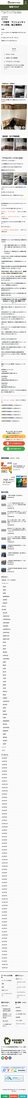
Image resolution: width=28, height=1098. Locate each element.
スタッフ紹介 (19, 1020)
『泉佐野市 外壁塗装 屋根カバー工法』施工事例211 (16, 546)
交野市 (4, 668)
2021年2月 (4, 961)
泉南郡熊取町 (6, 596)
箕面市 (4, 665)
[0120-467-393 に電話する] (14, 436)
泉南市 (4, 590)
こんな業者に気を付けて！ (7, 1025)
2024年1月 (4, 856)
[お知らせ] (6, 468)
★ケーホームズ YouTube (8, 400)
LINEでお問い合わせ (14, 449)
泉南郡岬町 (5, 731)
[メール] (2, 1057)
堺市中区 (5, 691)
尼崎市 (4, 717)
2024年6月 (4, 840)
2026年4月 (4, 771)
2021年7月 (4, 944)
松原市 (4, 708)
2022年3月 (4, 928)
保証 (3, 987)
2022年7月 (4, 915)
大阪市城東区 (6, 658)
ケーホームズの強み (7, 980)
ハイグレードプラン (21, 988)
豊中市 (4, 675)
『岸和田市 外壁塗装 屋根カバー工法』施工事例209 (16, 561)
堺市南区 (5, 652)
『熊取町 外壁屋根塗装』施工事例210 (16, 553)
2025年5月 (4, 807)
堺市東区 (5, 737)
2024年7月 (4, 836)
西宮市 (4, 649)
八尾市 (4, 678)
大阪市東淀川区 (6, 629)
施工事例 (18, 458)
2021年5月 (4, 951)
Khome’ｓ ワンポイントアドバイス (10, 216)
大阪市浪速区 (6, 622)
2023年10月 (5, 866)
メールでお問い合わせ (14, 443)
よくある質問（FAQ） (21, 1014)
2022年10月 (5, 905)
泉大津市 (5, 613)
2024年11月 (5, 823)
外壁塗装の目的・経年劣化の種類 (7, 1010)
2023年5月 (4, 882)
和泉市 (4, 734)
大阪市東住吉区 (6, 619)
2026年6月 (4, 764)
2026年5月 (4, 768)
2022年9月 (4, 908)
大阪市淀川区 (6, 616)
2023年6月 (4, 879)
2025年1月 (4, 820)
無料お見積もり (14, 1096)
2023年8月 (4, 872)
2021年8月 (4, 941)
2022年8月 (4, 912)
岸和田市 (5, 603)
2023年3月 (4, 889)
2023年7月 (4, 876)
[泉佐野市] (21, 481)
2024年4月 (4, 846)
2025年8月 (4, 797)
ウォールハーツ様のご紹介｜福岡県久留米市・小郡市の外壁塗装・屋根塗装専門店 (16, 538)
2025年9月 (4, 794)
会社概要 (18, 1017)
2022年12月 (5, 899)
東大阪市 (5, 704)
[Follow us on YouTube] (6, 1057)
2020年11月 (5, 967)
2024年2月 (4, 853)
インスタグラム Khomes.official (9, 230)
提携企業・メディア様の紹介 (9, 580)
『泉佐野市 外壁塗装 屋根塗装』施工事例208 (16, 569)
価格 (3, 983)
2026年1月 (4, 781)
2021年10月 (5, 935)
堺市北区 (5, 724)
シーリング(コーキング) (7, 994)
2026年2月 (4, 777)
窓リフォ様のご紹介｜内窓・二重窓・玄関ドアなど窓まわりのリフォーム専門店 (16, 521)
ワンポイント (5, 583)
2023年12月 (5, 859)
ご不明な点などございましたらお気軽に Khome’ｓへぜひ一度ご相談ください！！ (14, 66)
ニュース (4, 747)
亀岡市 (4, 685)
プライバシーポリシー (21, 1024)
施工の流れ (5, 1021)
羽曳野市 (5, 698)
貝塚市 (4, 586)
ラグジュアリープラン (21, 996)
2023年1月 (4, 895)
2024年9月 (4, 830)
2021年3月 (4, 958)
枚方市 (4, 645)
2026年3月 (4, 774)
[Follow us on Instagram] (10, 1057)
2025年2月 (4, 817)
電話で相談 (22, 1096)
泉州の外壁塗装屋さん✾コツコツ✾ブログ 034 (19, 466)
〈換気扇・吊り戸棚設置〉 (11, 58)
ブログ (3, 750)
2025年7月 (4, 800)
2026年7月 (4, 761)
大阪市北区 (4, 19)
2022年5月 (4, 922)
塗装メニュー (19, 979)
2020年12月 (5, 964)
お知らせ (4, 606)
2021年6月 (4, 948)
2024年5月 (4, 843)
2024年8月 (4, 833)
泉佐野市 (5, 599)
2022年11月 (5, 902)
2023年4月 (4, 886)
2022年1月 (4, 931)
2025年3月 (4, 813)
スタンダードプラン (21, 983)
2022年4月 (4, 925)
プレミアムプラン (21, 992)
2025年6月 (4, 804)
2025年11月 (5, 787)
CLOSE (14, 50)
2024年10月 (5, 827)
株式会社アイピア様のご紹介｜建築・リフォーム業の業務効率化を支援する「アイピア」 (16, 530)
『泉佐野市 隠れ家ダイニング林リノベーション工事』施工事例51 (9, 481)
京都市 (4, 662)
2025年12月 (5, 784)
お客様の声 (18, 1010)
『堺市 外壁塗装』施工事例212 (15, 495)
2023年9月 (4, 869)
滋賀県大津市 (6, 639)
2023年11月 (5, 863)
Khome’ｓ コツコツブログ (8, 211)
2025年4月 (4, 810)
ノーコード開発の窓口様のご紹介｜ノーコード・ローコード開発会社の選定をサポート (16, 504)
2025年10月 (5, 791)
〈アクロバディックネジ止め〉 (12, 61)
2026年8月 (4, 758)
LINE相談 (5, 1096)
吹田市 (4, 642)
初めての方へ (5, 1005)
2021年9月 (4, 938)
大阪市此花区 (6, 701)
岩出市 (4, 688)
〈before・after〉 (9, 54)
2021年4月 (4, 954)
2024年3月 (4, 850)
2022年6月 (4, 918)
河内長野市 (5, 626)
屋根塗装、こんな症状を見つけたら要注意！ (7, 1015)
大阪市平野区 (6, 727)
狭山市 (4, 672)
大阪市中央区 (6, 632)
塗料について (5, 990)
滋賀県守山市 (6, 636)
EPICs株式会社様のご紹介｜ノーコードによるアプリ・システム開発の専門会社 (17, 513)
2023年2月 (4, 892)
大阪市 (4, 681)
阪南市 (4, 593)
